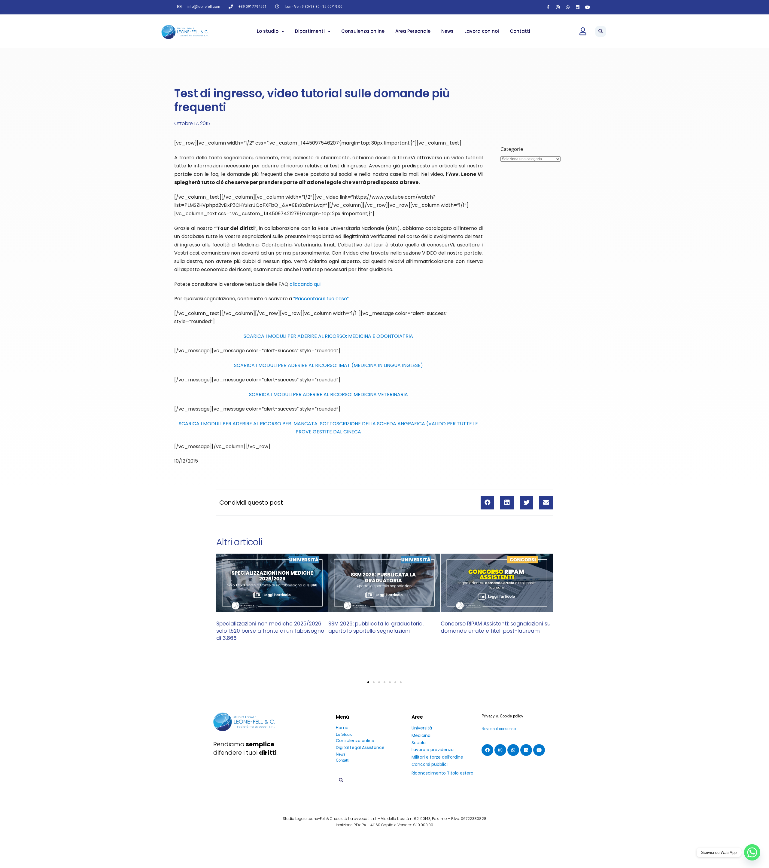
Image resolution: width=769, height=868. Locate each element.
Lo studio (267, 31)
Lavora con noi (481, 31)
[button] (600, 31)
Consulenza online (362, 31)
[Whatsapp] (568, 7)
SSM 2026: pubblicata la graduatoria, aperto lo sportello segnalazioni (376, 627)
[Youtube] (587, 7)
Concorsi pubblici (430, 764)
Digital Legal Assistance (360, 747)
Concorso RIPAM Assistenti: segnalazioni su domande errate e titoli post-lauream (496, 627)
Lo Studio (344, 734)
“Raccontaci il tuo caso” (321, 298)
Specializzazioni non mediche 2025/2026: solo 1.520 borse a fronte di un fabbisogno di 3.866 (270, 631)
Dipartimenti (310, 31)
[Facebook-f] (548, 7)
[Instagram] (558, 7)
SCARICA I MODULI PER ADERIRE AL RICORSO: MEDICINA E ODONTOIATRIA (328, 336)
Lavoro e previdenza (433, 750)
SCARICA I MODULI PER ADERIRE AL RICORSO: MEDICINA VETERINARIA (328, 394)
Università (422, 728)
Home (342, 728)
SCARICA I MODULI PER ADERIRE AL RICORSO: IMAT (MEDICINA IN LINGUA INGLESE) (328, 365)
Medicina (421, 735)
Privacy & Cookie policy (502, 716)
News (447, 31)
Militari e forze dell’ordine (437, 757)
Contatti (520, 31)
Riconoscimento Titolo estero (442, 773)
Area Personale (412, 31)
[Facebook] (487, 750)
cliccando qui (305, 284)
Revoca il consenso (499, 728)
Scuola (419, 743)
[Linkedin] (577, 7)
